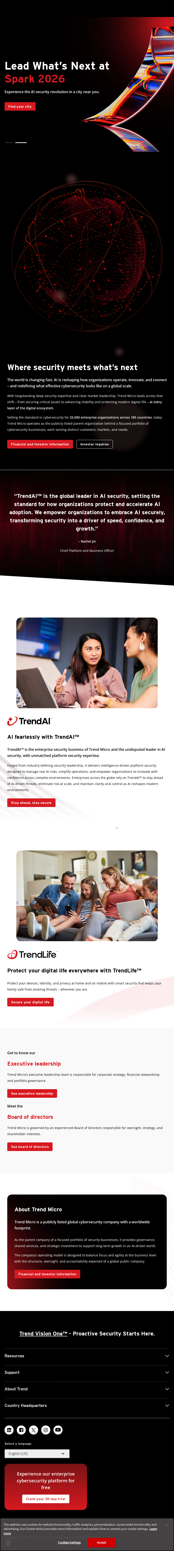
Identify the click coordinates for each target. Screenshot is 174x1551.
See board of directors (30, 1147)
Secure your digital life (28, 1001)
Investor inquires (93, 443)
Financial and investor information (40, 444)
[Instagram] (45, 1430)
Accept (101, 1542)
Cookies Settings (69, 1542)
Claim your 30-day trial (43, 1498)
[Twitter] (33, 1430)
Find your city (18, 105)
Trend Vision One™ (43, 1333)
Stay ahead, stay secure (29, 801)
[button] (9, 142)
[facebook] (21, 1430)
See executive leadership (32, 1093)
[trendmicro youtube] (58, 1430)
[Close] (167, 1525)
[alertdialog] (87, 1534)
